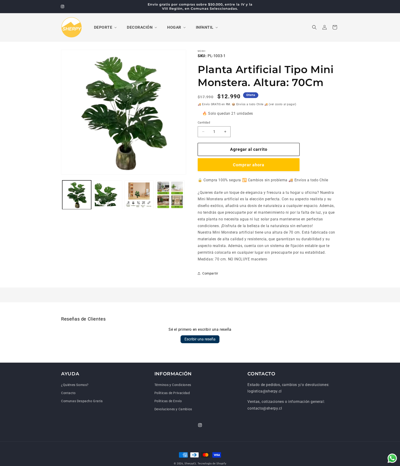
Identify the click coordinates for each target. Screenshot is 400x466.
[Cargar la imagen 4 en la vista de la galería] (170, 194)
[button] (105, 27)
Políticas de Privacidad (172, 393)
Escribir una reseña (200, 339)
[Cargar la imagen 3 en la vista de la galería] (139, 194)
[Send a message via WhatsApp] (392, 458)
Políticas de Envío (168, 401)
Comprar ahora (248, 164)
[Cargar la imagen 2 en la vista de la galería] (108, 194)
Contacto (68, 393)
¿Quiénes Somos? (75, 385)
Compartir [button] (210, 273)
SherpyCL (190, 463)
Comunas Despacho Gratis (82, 401)
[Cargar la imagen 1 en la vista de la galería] (76, 194)
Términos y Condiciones (172, 385)
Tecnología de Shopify (212, 463)
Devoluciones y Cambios (173, 409)
